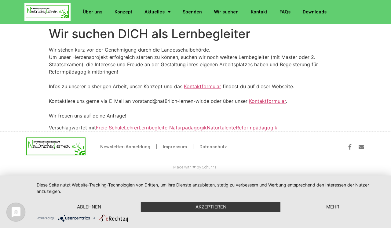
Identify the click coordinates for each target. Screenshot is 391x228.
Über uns (92, 12)
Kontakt (259, 12)
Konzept (123, 12)
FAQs (285, 12)
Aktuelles (154, 12)
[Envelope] (361, 147)
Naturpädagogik (188, 128)
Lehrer (131, 128)
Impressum (175, 147)
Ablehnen (89, 207)
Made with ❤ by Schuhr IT (195, 167)
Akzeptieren (211, 207)
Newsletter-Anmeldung (125, 147)
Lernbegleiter (154, 128)
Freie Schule (110, 128)
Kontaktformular (202, 86)
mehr (332, 207)
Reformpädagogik (256, 128)
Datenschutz (213, 147)
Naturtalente (221, 128)
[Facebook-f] (350, 147)
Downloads (315, 12)
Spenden (192, 12)
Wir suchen (226, 12)
